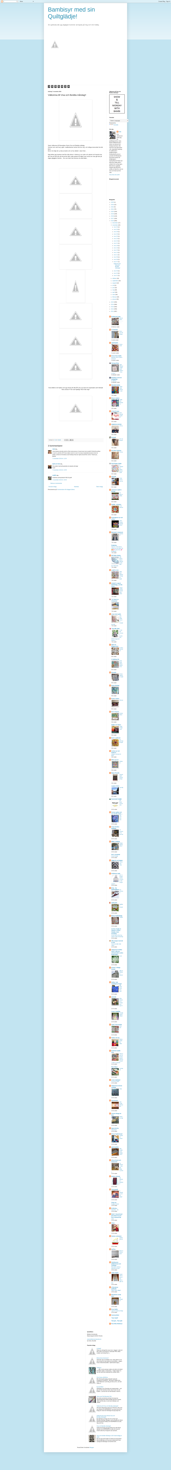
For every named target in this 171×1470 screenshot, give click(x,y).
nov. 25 (116, 236)
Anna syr (113, 1202)
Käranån (113, 672)
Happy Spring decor (121, 844)
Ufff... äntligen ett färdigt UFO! (121, 1151)
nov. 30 (116, 227)
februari (114, 297)
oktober (114, 278)
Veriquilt (113, 437)
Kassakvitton (100, 1387)
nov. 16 (116, 248)
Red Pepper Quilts (116, 463)
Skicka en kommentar (56, 483)
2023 (112, 204)
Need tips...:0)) (114, 1209)
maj (113, 290)
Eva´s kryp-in (115, 711)
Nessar (121, 700)
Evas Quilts (114, 1309)
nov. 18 (116, 245)
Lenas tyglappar (115, 1080)
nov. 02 (116, 273)
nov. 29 (116, 229)
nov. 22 (116, 241)
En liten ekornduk (121, 649)
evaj (120, 131)
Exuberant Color (116, 316)
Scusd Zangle (114, 856)
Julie (53, 449)
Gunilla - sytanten (116, 504)
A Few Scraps (115, 411)
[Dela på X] (69, 440)
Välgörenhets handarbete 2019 (121, 590)
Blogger (92, 1447)
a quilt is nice (115, 570)
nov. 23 (116, 238)
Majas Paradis (115, 773)
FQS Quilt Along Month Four (121, 663)
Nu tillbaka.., (114, 380)
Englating (114, 545)
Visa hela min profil (114, 174)
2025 (112, 202)
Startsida (76, 486)
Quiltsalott (114, 902)
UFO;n (121, 425)
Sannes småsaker (116, 1236)
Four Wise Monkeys (116, 1323)
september (115, 280)
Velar (121, 1088)
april (113, 292)
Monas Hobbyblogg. (116, 915)
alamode (113, 997)
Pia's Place (114, 1067)
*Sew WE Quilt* (115, 628)
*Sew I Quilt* (114, 1318)
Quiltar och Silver (116, 724)
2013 (112, 306)
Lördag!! (99, 1348)
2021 (112, 209)
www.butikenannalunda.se (94, 1339)
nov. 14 (116, 252)
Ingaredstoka (115, 1128)
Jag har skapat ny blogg (117, 1310)
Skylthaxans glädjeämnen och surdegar (116, 1264)
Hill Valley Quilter (116, 555)
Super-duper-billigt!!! (116, 1290)
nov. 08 (116, 259)
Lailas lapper (115, 1272)
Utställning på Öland (121, 1014)
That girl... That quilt (116, 1321)
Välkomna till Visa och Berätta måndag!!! (107, 1406)
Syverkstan (114, 1100)
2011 (112, 311)
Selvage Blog (115, 363)
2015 (112, 302)
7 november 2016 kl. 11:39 (59, 458)
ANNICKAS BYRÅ (116, 424)
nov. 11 (116, 254)
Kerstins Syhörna (116, 450)
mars (113, 294)
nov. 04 (116, 271)
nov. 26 (116, 234)
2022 (112, 207)
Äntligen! (99, 1367)
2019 (112, 214)
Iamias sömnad (115, 1176)
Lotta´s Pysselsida (116, 1024)
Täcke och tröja (121, 863)
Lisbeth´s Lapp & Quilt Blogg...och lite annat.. (116, 585)
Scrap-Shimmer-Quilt (121, 675)
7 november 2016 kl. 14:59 (59, 470)
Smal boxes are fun (121, 480)
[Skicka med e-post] (65, 440)
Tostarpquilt (114, 1189)
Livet (121, 956)
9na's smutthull (115, 854)
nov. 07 (116, 261)
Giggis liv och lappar (117, 860)
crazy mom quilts (116, 614)
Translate (115, 125)
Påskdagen (114, 1129)
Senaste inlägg (52, 486)
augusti (114, 283)
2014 (112, 304)
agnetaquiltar (115, 1147)
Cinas (113, 1223)
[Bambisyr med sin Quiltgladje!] (117, 113)
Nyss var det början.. (121, 333)
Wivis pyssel (114, 760)
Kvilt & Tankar (115, 698)
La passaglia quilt (121, 741)
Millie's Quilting (115, 841)
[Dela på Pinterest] (73, 440)
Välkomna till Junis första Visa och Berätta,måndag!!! (106, 1416)
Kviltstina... (114, 1208)
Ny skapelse (121, 1299)
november (115, 225)
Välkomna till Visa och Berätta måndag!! (117, 266)
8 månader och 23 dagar (121, 1193)
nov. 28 (116, 231)
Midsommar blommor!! (103, 1358)
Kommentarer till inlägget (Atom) (66, 489)
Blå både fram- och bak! (121, 988)
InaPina (113, 1249)
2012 (112, 309)
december (115, 222)
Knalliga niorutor (115, 1204)
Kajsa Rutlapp (115, 685)
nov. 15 (116, 250)
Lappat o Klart (115, 786)
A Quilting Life (115, 659)
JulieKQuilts (114, 343)
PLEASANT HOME (116, 799)
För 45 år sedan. (115, 1081)
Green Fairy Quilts (116, 356)
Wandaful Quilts (115, 385)
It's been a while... (121, 494)
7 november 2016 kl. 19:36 (59, 480)
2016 (112, 220)
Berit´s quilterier (116, 738)
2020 (112, 211)
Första (121, 452)
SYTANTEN (114, 329)
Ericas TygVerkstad (116, 1134)
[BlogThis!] (67, 440)
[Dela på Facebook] (71, 440)
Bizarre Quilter (115, 398)
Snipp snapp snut (121, 728)
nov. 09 (116, 257)
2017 (112, 218)
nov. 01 (116, 275)
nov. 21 (116, 243)
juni (113, 287)
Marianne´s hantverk (117, 532)
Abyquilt (113, 476)
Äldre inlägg (99, 486)
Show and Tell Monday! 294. (104, 1396)
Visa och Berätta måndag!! (104, 1426)
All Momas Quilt (115, 873)
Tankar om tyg (115, 1037)
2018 (112, 216)
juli (113, 285)
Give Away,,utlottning (102, 1377)
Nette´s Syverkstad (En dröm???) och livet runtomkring (116, 1215)
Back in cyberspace (121, 1252)
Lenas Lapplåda (115, 1011)
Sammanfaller (115, 1315)
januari (114, 299)
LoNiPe (54, 475)
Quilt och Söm (56, 464)
